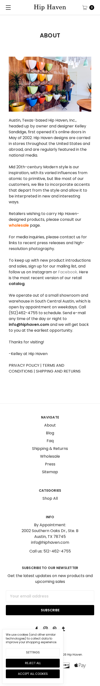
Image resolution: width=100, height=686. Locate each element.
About (50, 425)
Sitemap (50, 472)
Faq (50, 441)
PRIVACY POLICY (24, 365)
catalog (17, 283)
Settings (33, 652)
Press (50, 464)
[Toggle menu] (7, 7)
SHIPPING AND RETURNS (58, 371)
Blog (50, 433)
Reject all (33, 663)
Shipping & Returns (50, 448)
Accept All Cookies (33, 674)
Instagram (42, 272)
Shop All (50, 498)
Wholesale (50, 456)
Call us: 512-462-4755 (50, 551)
